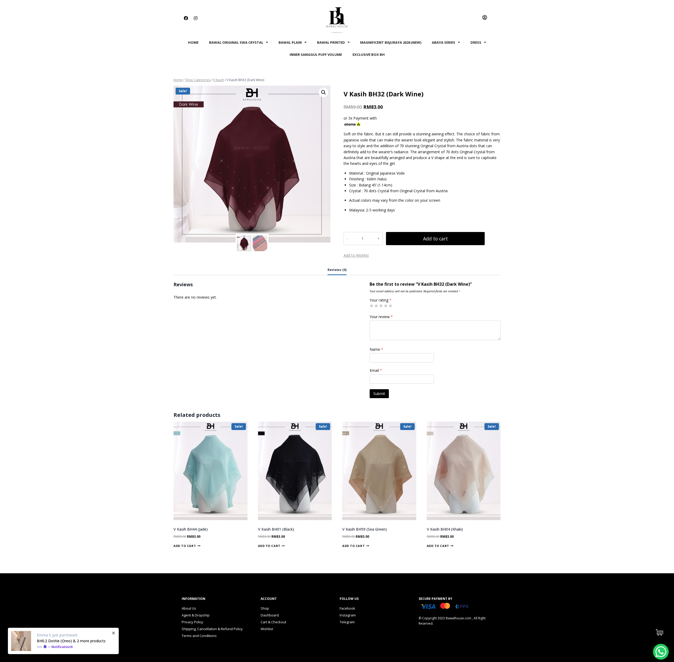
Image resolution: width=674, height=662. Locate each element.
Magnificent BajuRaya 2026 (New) (390, 42)
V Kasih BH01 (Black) (276, 529)
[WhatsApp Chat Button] (661, 652)
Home (193, 42)
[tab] (337, 270)
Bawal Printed (331, 42)
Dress (475, 42)
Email (376, 370)
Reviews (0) (337, 270)
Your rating (380, 300)
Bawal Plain (290, 42)
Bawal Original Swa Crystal (236, 42)
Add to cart (435, 238)
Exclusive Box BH (369, 54)
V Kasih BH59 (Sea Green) (364, 529)
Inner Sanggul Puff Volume (316, 54)
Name (376, 349)
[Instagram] (195, 18)
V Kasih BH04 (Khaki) (445, 529)
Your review (381, 316)
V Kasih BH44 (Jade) (191, 529)
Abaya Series (443, 42)
